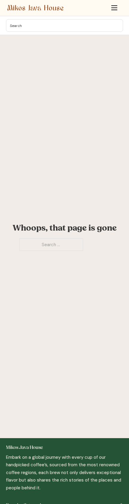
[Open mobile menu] (114, 7)
